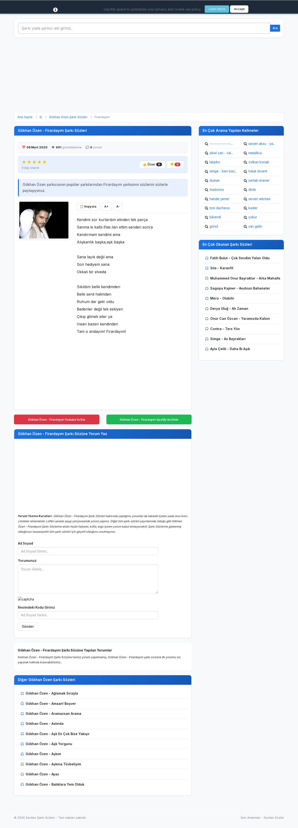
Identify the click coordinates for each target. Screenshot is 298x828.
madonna (217, 189)
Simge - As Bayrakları (228, 339)
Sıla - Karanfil (221, 268)
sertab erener (259, 180)
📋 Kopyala (88, 206)
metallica (255, 153)
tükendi (215, 217)
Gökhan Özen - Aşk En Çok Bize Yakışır (58, 734)
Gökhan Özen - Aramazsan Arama (53, 714)
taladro (215, 162)
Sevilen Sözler (274, 817)
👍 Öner (151, 164)
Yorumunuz (27, 560)
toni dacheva (220, 208)
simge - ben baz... (223, 171)
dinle (252, 189)
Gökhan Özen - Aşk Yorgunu (49, 744)
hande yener (219, 199)
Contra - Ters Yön (225, 329)
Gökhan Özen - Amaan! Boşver (51, 703)
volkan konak (258, 162)
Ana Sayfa (24, 117)
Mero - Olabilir (222, 298)
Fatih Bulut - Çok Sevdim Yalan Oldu (240, 258)
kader (252, 208)
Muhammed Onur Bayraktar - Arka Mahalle (245, 278)
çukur (252, 217)
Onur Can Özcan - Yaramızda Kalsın (240, 318)
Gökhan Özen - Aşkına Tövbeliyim (53, 764)
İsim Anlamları (251, 817)
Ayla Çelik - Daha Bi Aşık (230, 349)
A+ (106, 206)
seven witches (259, 199)
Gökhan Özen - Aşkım (43, 754)
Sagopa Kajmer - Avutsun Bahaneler (240, 288)
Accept (239, 9)
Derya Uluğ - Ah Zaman (229, 308)
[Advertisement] (149, 75)
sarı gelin (255, 226)
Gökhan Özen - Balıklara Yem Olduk (55, 784)
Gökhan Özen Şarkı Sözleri (68, 117)
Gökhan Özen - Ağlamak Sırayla (52, 693)
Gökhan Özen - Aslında (45, 724)
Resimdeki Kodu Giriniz (36, 607)
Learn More (217, 9)
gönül (214, 226)
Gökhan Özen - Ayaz (42, 774)
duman (215, 180)
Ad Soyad (25, 543)
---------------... (221, 144)
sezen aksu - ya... (261, 144)
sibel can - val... (221, 153)
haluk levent (257, 171)
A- (118, 206)
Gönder (28, 626)
